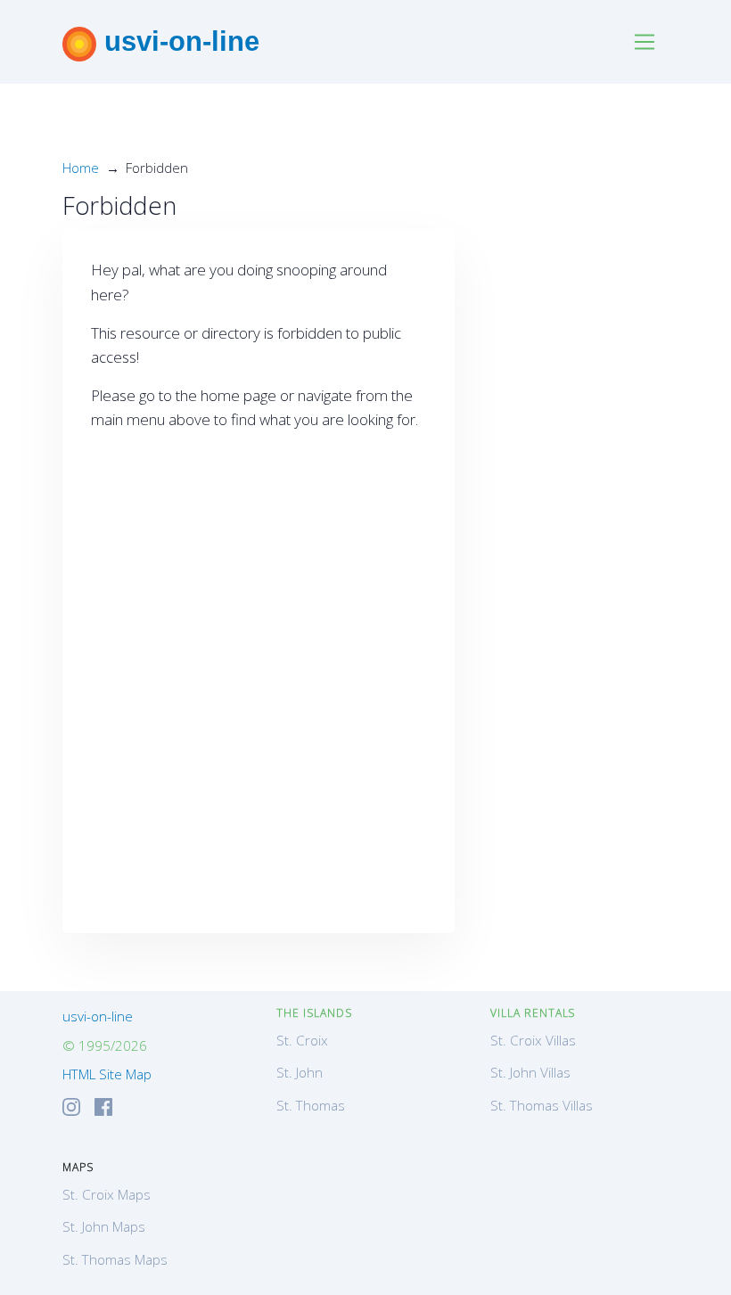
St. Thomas (310, 1105)
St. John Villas (530, 1072)
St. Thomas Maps (115, 1259)
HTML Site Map (107, 1074)
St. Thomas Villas (541, 1105)
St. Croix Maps (106, 1194)
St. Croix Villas (533, 1040)
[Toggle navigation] (644, 42)
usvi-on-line (177, 41)
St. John (299, 1072)
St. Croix (302, 1040)
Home (80, 167)
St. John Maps (103, 1226)
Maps (78, 1167)
